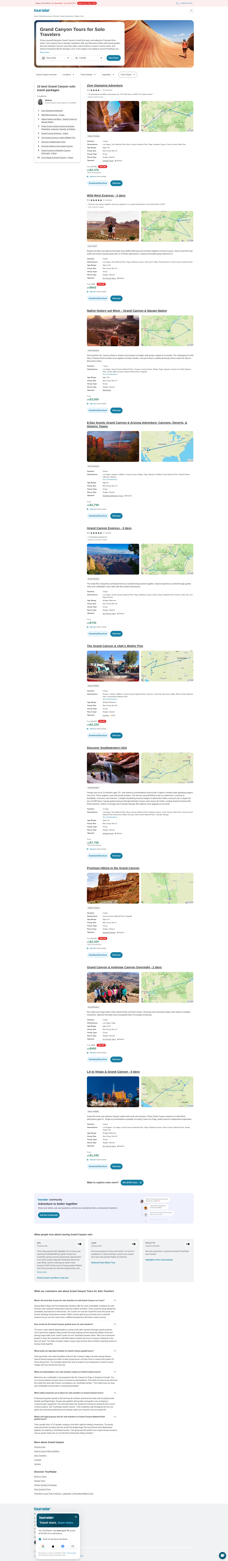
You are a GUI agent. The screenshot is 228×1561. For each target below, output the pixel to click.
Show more (42, 1272)
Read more (44, 52)
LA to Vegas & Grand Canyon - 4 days (57, 158)
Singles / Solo (79, 16)
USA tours (56, 16)
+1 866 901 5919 (186, 3)
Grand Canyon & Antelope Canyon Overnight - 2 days (56, 151)
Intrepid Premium (109, 932)
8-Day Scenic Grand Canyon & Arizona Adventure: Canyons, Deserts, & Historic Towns (58, 128)
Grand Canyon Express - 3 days (54, 133)
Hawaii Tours (39, 1481)
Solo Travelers (40, 1456)
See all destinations (110, 374)
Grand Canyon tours (67, 16)
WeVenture (107, 390)
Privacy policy (71, 1553)
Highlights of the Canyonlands (159, 1260)
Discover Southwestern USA (53, 142)
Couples (37, 1460)
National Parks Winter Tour (103, 1263)
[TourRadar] (42, 10)
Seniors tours (39, 1447)
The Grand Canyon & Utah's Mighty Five (58, 138)
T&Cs (64, 1553)
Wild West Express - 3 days (52, 115)
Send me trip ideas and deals (55, 1539)
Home (36, 16)
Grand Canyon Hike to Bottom (46, 1451)
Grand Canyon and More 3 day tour (53, 1278)
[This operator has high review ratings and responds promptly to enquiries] (113, 715)
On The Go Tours (109, 278)
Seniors (37, 1464)
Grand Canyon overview (46, 75)
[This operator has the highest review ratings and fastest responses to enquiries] (119, 161)
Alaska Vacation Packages (45, 1485)
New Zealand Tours (42, 1489)
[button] (140, 176)
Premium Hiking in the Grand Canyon (57, 146)
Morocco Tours (40, 1477)
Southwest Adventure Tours (113, 496)
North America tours (45, 16)
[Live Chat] (222, 1555)
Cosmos (106, 715)
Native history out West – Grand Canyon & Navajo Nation (59, 120)
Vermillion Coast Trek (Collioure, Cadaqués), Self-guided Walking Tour (63, 1494)
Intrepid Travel (108, 161)
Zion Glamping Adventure (52, 111)
